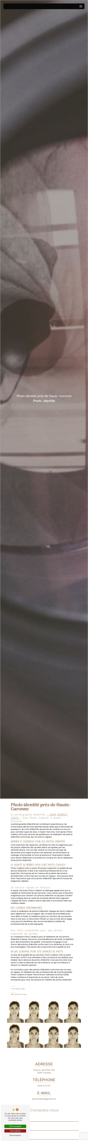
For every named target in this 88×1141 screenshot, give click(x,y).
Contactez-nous (20, 994)
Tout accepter (15, 1126)
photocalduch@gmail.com (44, 1099)
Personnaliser (15, 1135)
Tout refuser (15, 1131)
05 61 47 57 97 (44, 1085)
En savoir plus (19, 989)
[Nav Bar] (81, 6)
